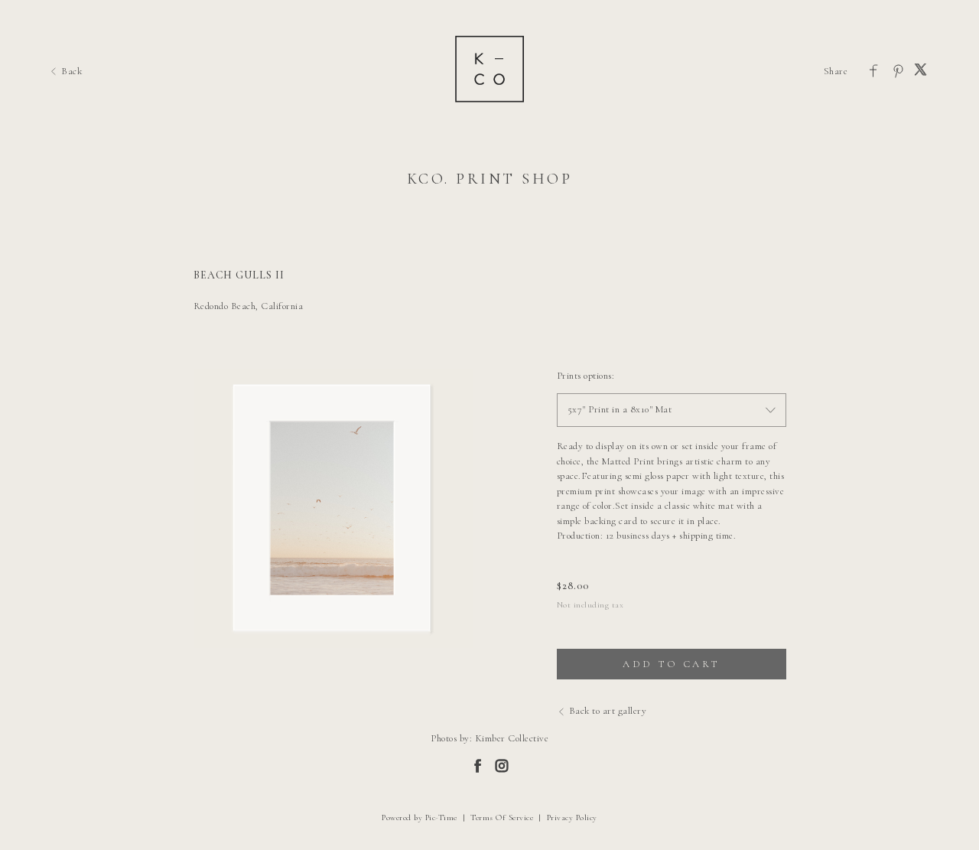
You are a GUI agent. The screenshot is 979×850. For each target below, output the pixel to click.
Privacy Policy (572, 817)
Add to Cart (671, 664)
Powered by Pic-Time (419, 817)
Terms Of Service (501, 817)
